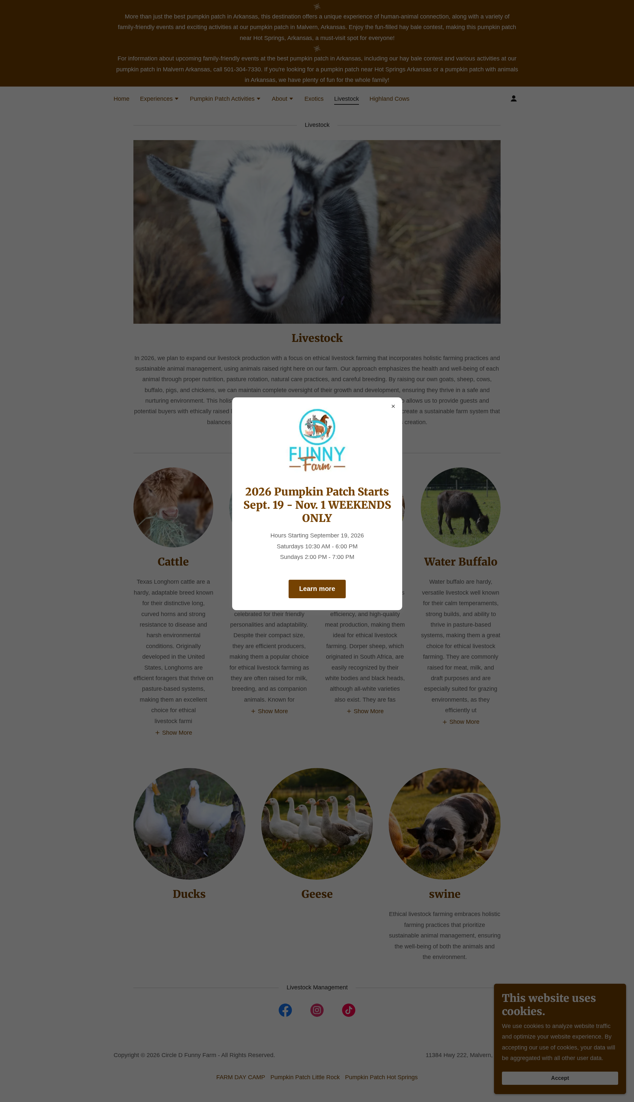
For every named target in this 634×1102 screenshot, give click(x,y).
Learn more (317, 588)
